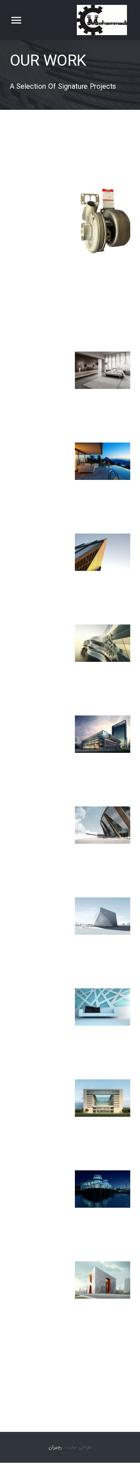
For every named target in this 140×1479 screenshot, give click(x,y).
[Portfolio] (70, 75)
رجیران (55, 1447)
